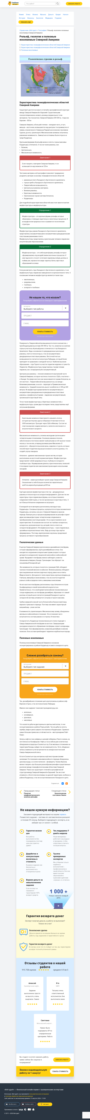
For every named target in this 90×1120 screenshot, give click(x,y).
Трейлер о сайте (29, 1104)
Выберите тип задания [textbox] (34, 667)
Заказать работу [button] (74, 4)
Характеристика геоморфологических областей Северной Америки (45, 45)
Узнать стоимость (45, 332)
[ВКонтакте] (63, 783)
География (42, 30)
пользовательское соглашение (39, 1094)
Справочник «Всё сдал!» (28, 30)
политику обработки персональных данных (19, 1096)
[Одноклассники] (67, 783)
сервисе (62, 814)
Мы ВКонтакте (12, 1104)
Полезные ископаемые (29, 50)
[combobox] (45, 308)
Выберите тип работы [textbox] (34, 309)
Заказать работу (61, 1060)
